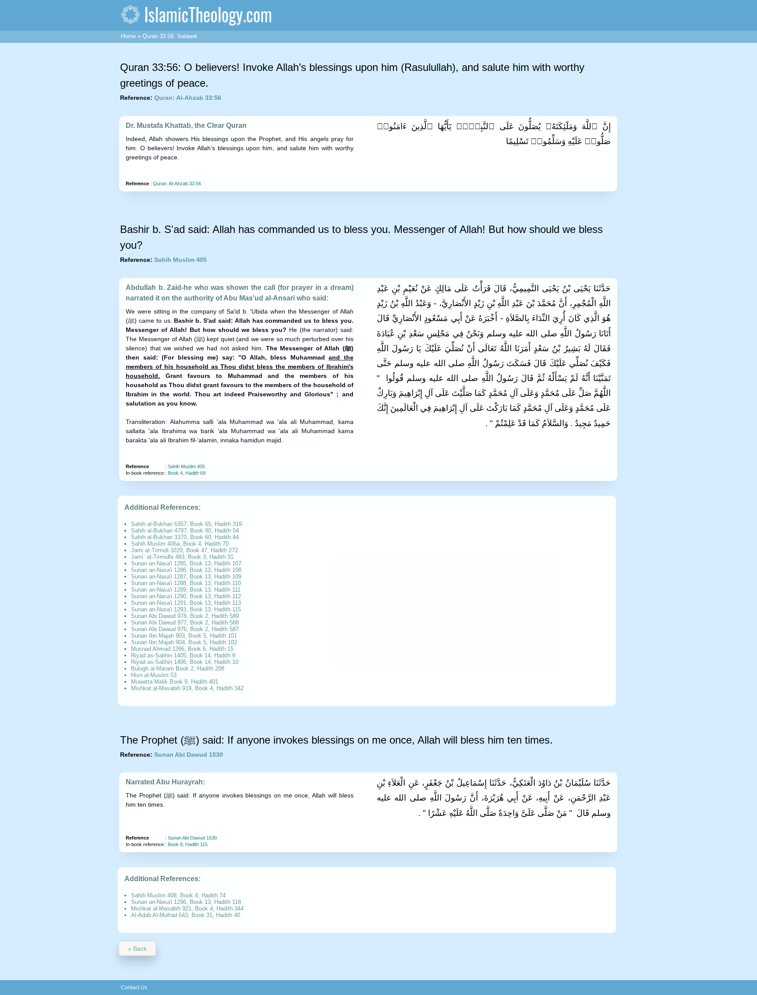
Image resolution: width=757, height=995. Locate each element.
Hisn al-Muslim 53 (154, 675)
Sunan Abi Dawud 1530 (188, 754)
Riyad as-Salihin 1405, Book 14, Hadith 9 (183, 655)
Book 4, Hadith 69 (186, 473)
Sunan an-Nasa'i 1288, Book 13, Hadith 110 (186, 583)
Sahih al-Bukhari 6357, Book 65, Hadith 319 (186, 524)
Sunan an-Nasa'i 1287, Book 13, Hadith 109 (186, 576)
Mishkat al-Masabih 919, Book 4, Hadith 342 (187, 688)
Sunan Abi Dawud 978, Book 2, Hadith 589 (185, 616)
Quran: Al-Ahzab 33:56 (187, 97)
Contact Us (134, 987)
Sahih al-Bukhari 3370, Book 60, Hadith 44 (185, 537)
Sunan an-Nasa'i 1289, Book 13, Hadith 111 (186, 589)
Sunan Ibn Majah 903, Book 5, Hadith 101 (184, 635)
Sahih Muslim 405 (180, 259)
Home (128, 36)
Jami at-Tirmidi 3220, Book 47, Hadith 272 (184, 550)
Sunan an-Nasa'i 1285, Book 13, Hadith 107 (186, 563)
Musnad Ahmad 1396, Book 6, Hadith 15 (182, 649)
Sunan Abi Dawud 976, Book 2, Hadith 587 (185, 629)
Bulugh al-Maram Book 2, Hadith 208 (177, 668)
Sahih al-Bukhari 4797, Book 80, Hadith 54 (185, 530)
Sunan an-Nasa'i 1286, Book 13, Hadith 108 (186, 570)
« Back (137, 948)
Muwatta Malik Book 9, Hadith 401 (174, 681)
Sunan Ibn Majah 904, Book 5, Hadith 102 (184, 642)
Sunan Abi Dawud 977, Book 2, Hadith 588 (185, 622)
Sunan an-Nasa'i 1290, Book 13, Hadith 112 (186, 596)
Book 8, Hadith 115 (188, 844)
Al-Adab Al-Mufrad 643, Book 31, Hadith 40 (185, 915)
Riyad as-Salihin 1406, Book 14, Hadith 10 (184, 662)
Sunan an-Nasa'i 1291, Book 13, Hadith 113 (186, 603)
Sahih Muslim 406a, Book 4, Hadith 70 (180, 543)
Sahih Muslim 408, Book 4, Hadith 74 (178, 895)
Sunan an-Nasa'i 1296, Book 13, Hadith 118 (186, 902)
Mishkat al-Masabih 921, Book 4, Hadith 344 (187, 908)
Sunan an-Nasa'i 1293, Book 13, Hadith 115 (186, 609)
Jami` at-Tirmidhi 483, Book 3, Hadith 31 (182, 557)
